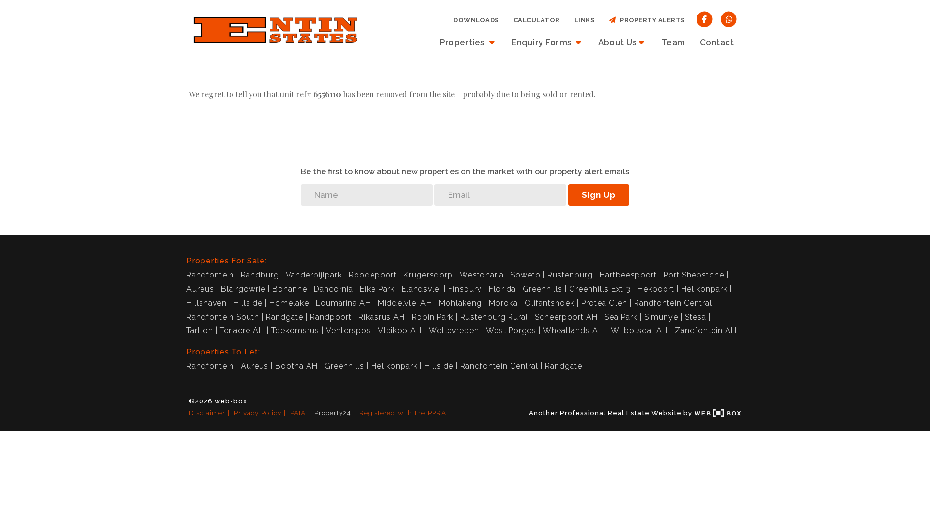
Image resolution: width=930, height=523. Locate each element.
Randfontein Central (673, 303)
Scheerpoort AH (566, 317)
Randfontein (210, 274)
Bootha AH (296, 365)
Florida (502, 288)
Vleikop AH (400, 330)
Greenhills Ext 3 (600, 288)
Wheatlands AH (573, 330)
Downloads (476, 20)
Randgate (284, 317)
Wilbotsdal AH (639, 330)
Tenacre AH (242, 330)
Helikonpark (704, 288)
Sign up (599, 195)
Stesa (695, 317)
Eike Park (377, 288)
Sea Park (620, 317)
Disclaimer (207, 412)
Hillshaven (206, 303)
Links (584, 20)
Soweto (526, 274)
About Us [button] (617, 42)
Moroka (503, 303)
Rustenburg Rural (494, 317)
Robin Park (432, 317)
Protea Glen (604, 303)
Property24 (332, 412)
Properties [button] (463, 42)
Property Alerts (651, 20)
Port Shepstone (694, 274)
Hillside (248, 303)
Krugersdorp (428, 274)
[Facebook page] (704, 19)
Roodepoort (373, 274)
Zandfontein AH (706, 330)
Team (673, 42)
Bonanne (289, 288)
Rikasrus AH (381, 317)
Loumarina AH (343, 303)
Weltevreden (454, 330)
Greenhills (542, 288)
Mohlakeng (460, 303)
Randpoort (331, 317)
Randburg (260, 274)
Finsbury (465, 288)
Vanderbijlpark (314, 274)
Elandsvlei (421, 288)
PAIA (298, 412)
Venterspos (348, 330)
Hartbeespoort (628, 274)
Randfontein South (222, 317)
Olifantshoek (549, 303)
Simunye (661, 317)
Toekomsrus (295, 330)
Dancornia (333, 288)
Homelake (289, 303)
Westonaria (482, 274)
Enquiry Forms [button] (543, 42)
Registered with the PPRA (402, 412)
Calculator (536, 20)
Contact (717, 42)
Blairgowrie (243, 288)
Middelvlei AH (405, 303)
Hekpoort (655, 288)
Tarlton (199, 330)
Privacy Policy (257, 412)
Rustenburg (570, 274)
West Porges (511, 330)
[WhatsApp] (728, 19)
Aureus (200, 288)
